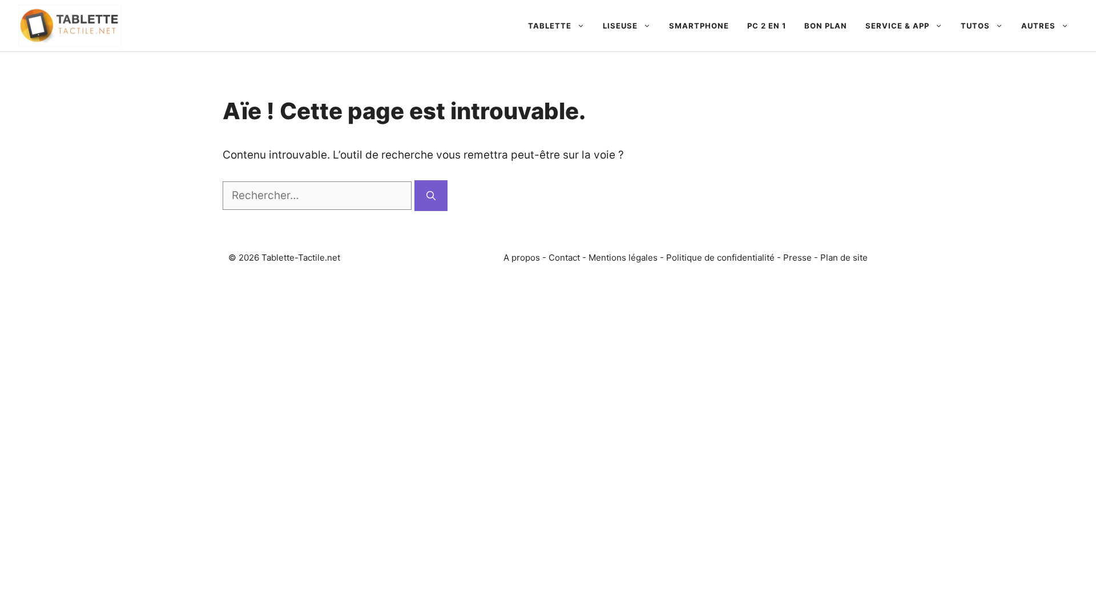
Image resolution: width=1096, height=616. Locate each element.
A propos (521, 257)
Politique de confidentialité (720, 257)
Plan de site (844, 257)
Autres (1038, 25)
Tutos (975, 25)
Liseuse (620, 25)
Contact (564, 257)
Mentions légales (623, 257)
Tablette (549, 25)
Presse (797, 257)
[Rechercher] (431, 195)
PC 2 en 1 (766, 25)
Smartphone (699, 25)
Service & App (897, 25)
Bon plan (825, 25)
